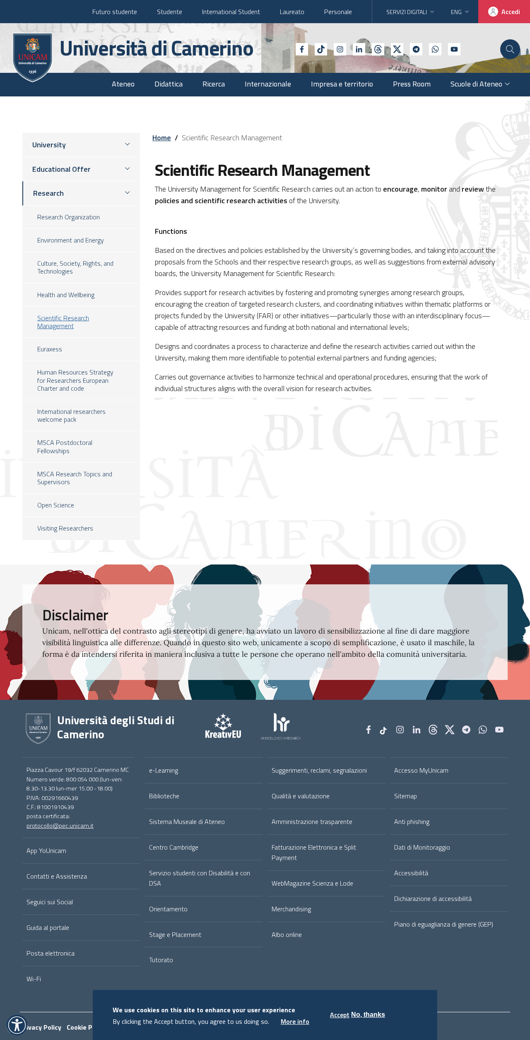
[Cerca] (510, 49)
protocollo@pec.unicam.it (60, 825)
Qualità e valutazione (301, 796)
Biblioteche (164, 796)
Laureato (292, 12)
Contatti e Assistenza (56, 876)
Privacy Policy (40, 1027)
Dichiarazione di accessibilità (433, 898)
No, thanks (368, 1014)
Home (161, 137)
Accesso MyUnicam (421, 770)
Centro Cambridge (173, 847)
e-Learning (163, 770)
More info (295, 1021)
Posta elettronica (50, 953)
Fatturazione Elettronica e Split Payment (314, 852)
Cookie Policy (86, 1027)
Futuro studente (114, 12)
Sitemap (405, 796)
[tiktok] (317, 48)
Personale (338, 12)
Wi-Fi (33, 979)
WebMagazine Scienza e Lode (312, 883)
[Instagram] (336, 48)
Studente (169, 12)
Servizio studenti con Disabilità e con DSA (199, 878)
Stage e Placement (175, 934)
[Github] (374, 48)
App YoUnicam (46, 850)
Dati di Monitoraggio (422, 847)
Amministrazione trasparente (312, 821)
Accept (339, 1015)
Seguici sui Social (49, 902)
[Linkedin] (355, 48)
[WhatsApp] (431, 48)
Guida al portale (47, 927)
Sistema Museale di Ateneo (187, 821)
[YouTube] (450, 48)
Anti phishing (411, 821)
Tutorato (161, 960)
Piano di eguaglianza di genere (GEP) (443, 924)
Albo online (287, 934)
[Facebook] (298, 48)
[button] (17, 1025)
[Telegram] (412, 48)
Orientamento (168, 909)
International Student (231, 12)
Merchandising (291, 909)
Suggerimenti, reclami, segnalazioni (319, 770)
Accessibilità (411, 873)
